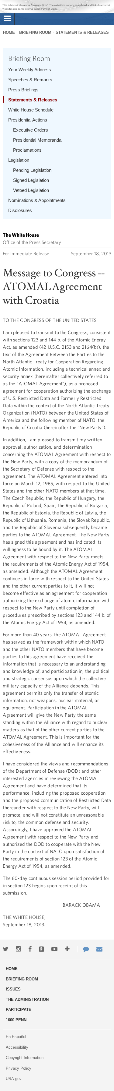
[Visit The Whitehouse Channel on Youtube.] (54, 949)
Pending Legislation (32, 170)
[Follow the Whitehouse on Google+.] (41, 949)
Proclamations (27, 150)
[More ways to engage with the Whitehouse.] (67, 949)
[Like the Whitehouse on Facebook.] (30, 949)
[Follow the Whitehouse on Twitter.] (6, 949)
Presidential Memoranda (37, 140)
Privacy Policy (18, 1068)
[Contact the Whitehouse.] (83, 949)
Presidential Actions (27, 119)
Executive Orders (30, 129)
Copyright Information (24, 1057)
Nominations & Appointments (37, 200)
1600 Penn (16, 1020)
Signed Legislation (31, 180)
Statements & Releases (82, 32)
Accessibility (17, 1047)
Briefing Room (35, 32)
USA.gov (14, 1078)
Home (9, 32)
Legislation (18, 160)
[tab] (7, 19)
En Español (16, 1036)
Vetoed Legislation (31, 190)
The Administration (27, 999)
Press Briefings (23, 89)
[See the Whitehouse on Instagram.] (18, 949)
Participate (18, 1009)
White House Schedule (31, 109)
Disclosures (20, 210)
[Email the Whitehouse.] (99, 949)
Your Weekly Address (29, 69)
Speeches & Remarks (30, 79)
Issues (13, 989)
